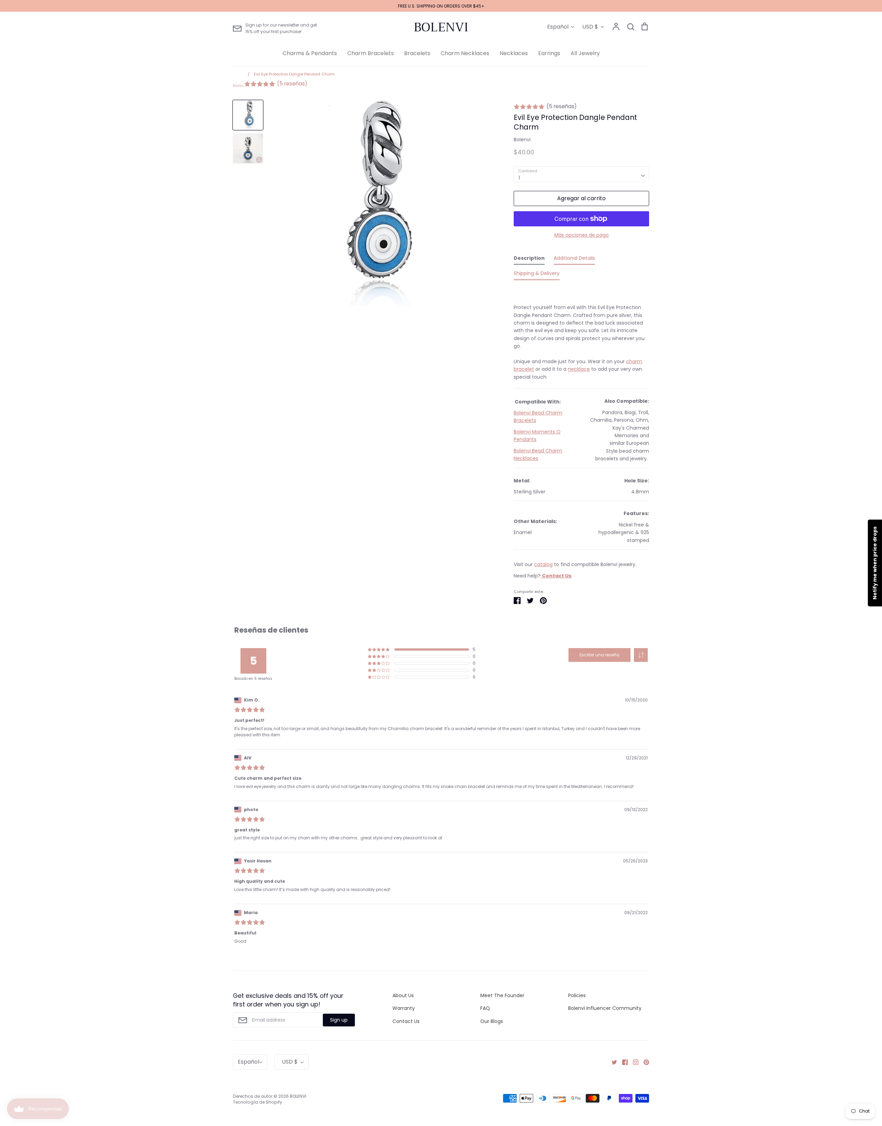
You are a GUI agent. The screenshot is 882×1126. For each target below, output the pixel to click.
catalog (543, 564)
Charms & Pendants (310, 53)
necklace (579, 369)
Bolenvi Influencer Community (605, 1008)
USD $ (590, 27)
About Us (403, 995)
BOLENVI (441, 27)
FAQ (485, 1008)
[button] (641, 655)
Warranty (403, 1008)
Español (557, 27)
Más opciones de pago (581, 235)
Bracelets (417, 53)
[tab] (529, 259)
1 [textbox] (519, 177)
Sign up (339, 1019)
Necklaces (514, 53)
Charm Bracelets (370, 53)
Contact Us (406, 1021)
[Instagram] (633, 1061)
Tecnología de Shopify (257, 1102)
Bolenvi (522, 139)
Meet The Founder (502, 995)
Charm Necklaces (465, 53)
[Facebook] (622, 1061)
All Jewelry (585, 53)
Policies (577, 995)
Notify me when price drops (874, 563)
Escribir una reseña (599, 655)
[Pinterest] (643, 1061)
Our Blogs (491, 1021)
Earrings (549, 53)
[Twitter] (611, 1061)
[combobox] (581, 174)
